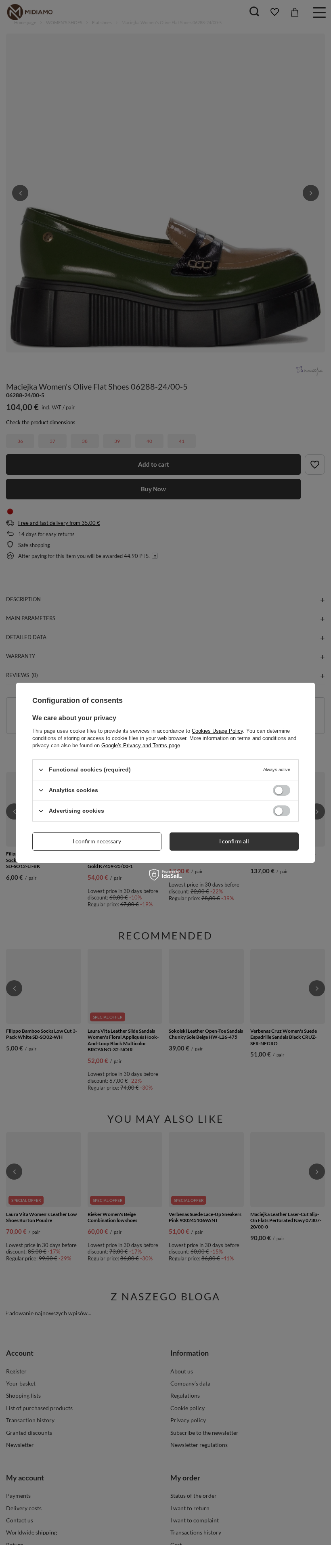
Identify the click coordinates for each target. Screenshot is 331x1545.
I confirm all (234, 841)
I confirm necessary (97, 841)
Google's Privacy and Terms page (140, 745)
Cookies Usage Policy (217, 730)
